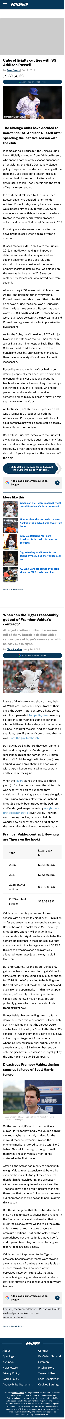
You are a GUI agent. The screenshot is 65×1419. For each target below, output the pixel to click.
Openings (8, 1356)
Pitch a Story (46, 1367)
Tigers (19, 780)
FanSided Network (50, 1356)
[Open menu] (5, 4)
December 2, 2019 (51, 222)
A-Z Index (8, 1362)
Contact (43, 1350)
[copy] (21, 76)
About (6, 1350)
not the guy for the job (25, 738)
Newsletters (10, 1367)
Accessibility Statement (17, 1384)
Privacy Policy (11, 1373)
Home (5, 589)
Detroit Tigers (17, 1326)
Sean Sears (13, 70)
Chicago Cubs (17, 589)
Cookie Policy (10, 1378)
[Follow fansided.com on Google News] (57, 482)
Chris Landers (14, 649)
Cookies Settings (48, 1384)
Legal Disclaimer (48, 1378)
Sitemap (43, 1362)
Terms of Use (46, 1373)
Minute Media (18, 1393)
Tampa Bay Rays (39, 715)
